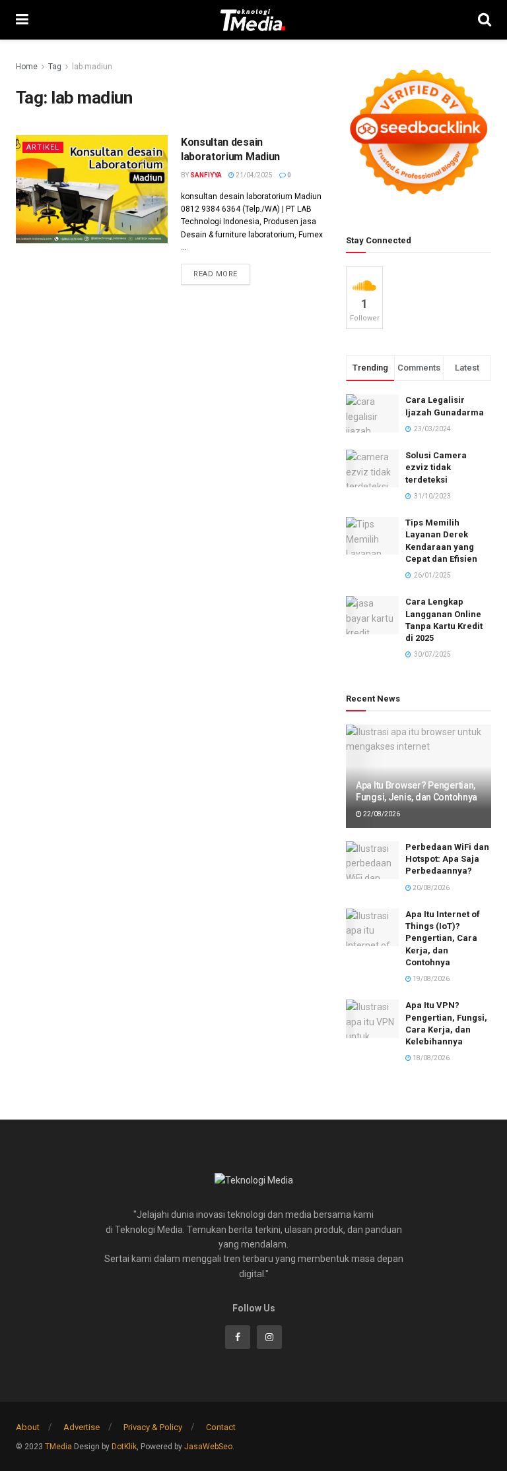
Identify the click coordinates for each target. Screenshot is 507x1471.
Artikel (42, 147)
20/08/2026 (430, 887)
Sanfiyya (206, 175)
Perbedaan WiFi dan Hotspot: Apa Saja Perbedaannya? (447, 859)
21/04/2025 (253, 175)
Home (27, 66)
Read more (215, 274)
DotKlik (124, 1446)
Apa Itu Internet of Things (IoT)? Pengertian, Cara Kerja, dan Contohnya (442, 938)
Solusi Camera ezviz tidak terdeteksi (436, 467)
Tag (54, 66)
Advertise (81, 1427)
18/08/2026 (430, 1058)
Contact (221, 1427)
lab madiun (92, 66)
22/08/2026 (381, 814)
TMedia (58, 1446)
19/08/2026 (430, 978)
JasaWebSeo (208, 1446)
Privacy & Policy (152, 1427)
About (28, 1427)
